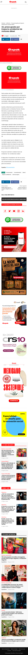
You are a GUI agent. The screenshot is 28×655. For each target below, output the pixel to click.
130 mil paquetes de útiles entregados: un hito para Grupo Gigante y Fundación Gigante (7, 453)
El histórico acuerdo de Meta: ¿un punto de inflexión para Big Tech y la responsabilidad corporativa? (8, 509)
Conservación (9, 172)
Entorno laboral (4, 461)
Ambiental (3, 637)
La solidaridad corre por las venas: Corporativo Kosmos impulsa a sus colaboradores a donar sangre (12, 586)
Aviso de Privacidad (17, 650)
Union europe (4, 89)
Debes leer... (4, 492)
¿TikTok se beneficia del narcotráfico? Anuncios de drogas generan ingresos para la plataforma (8, 496)
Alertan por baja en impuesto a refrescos (22, 188)
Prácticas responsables (6, 448)
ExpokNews (4, 561)
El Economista (10, 167)
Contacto (9, 650)
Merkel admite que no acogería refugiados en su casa (7, 189)
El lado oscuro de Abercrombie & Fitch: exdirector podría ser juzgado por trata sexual (7, 521)
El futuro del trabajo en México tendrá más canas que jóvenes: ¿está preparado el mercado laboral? (8, 465)
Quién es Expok (14, 649)
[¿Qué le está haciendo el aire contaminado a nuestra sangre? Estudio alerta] (22, 477)
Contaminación (17, 172)
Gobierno (8, 23)
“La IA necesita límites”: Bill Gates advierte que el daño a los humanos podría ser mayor (12, 613)
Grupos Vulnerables (5, 473)
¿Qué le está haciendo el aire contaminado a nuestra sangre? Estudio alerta (8, 477)
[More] (21, 39)
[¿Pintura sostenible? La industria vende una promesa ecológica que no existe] (14, 628)
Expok (7, 35)
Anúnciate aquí (22, 649)
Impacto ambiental (6, 174)
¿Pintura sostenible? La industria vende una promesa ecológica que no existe (13, 640)
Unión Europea (15, 174)
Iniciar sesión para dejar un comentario (14, 199)
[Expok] (2, 36)
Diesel (24, 172)
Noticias (3, 23)
